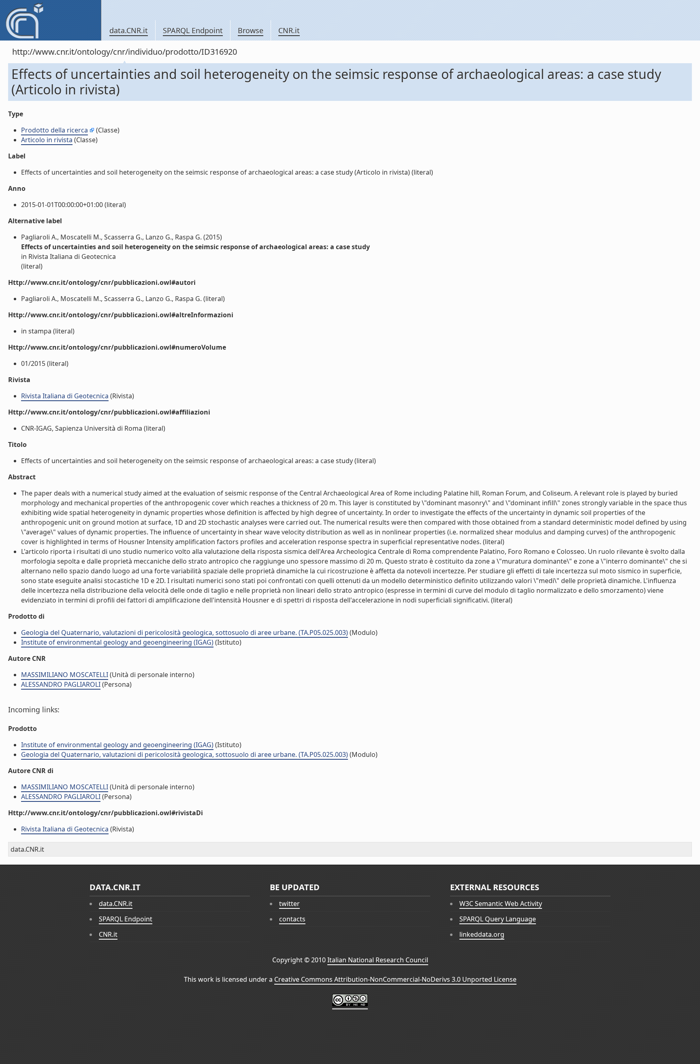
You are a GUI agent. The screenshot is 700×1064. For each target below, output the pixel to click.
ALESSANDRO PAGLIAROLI (60, 684)
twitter (289, 903)
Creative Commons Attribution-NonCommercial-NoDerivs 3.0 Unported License (395, 979)
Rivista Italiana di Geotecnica (65, 395)
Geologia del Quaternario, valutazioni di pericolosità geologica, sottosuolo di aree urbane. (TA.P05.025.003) (184, 632)
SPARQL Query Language (497, 918)
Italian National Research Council (377, 959)
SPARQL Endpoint (193, 30)
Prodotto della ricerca (54, 130)
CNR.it (289, 30)
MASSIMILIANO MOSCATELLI (64, 674)
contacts (292, 918)
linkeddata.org (481, 934)
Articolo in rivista (47, 139)
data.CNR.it (128, 30)
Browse (250, 30)
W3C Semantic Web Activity (500, 903)
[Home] (50, 20)
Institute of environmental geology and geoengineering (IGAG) (117, 642)
